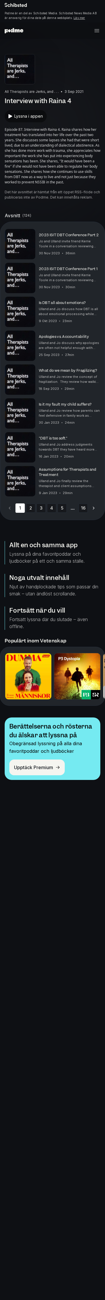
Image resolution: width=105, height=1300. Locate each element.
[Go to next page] (93, 508)
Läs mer (79, 18)
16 (83, 507)
